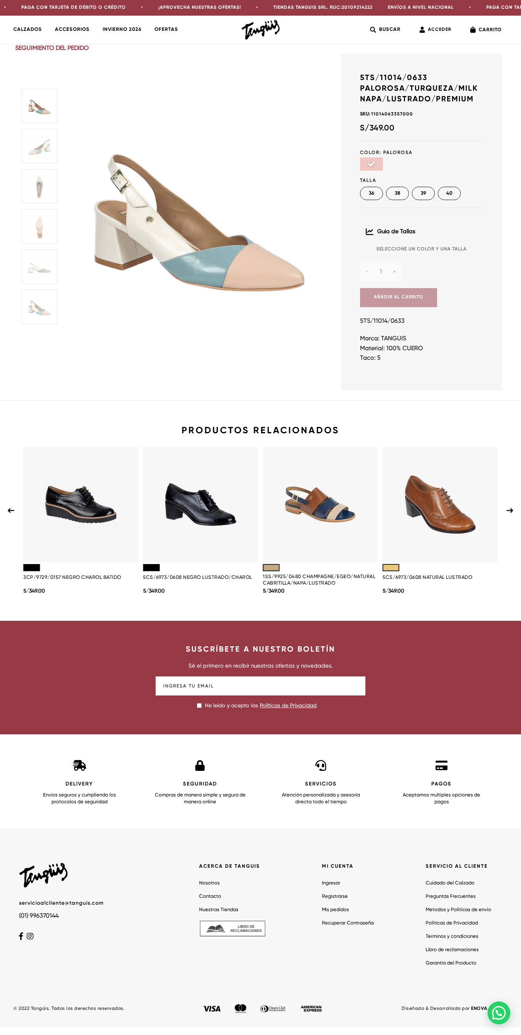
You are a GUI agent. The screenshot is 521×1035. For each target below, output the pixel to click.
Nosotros (209, 883)
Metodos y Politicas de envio (458, 909)
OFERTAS (166, 29)
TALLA (368, 180)
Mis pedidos (335, 909)
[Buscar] (385, 30)
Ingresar (331, 883)
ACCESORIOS (72, 29)
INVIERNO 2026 (122, 29)
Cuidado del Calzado (450, 883)
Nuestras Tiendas (218, 909)
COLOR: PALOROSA (386, 153)
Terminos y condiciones (452, 936)
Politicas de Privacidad (452, 923)
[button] (498, 1012)
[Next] (509, 510)
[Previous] (11, 510)
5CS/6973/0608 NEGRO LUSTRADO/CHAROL (197, 577)
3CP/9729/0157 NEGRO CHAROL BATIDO (72, 577)
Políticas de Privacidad (288, 705)
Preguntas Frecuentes (451, 896)
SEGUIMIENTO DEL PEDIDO (52, 48)
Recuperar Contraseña (348, 923)
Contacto (210, 896)
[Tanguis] (260, 29)
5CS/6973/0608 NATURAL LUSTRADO (427, 577)
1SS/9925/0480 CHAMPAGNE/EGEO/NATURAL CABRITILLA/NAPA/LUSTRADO (319, 580)
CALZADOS (27, 29)
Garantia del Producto (451, 963)
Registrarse (335, 896)
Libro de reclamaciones (452, 949)
